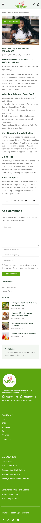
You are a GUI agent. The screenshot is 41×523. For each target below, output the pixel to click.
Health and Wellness (21, 12)
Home (4, 12)
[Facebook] (11, 200)
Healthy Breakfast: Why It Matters (23, 333)
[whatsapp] (30, 200)
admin (24, 55)
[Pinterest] (18, 200)
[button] (3, 4)
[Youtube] (18, 520)
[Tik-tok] (13, 520)
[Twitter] (7, 200)
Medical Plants (7, 291)
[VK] (15, 200)
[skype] (33, 200)
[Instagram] (8, 520)
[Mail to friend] (22, 200)
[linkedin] (26, 200)
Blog (9, 12)
